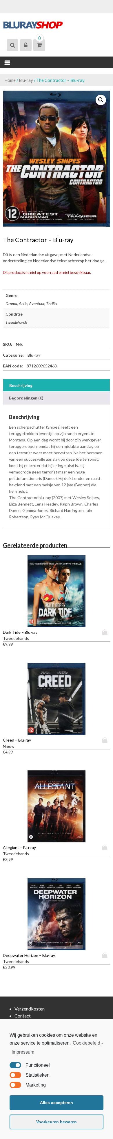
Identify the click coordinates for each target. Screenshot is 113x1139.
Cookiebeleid (86, 1043)
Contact (22, 1015)
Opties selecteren (106, 632)
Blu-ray (26, 80)
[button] (101, 100)
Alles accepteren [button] (56, 1102)
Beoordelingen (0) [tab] (26, 397)
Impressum (23, 1052)
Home (10, 80)
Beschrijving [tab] (20, 385)
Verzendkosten (29, 1008)
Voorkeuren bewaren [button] (56, 1121)
